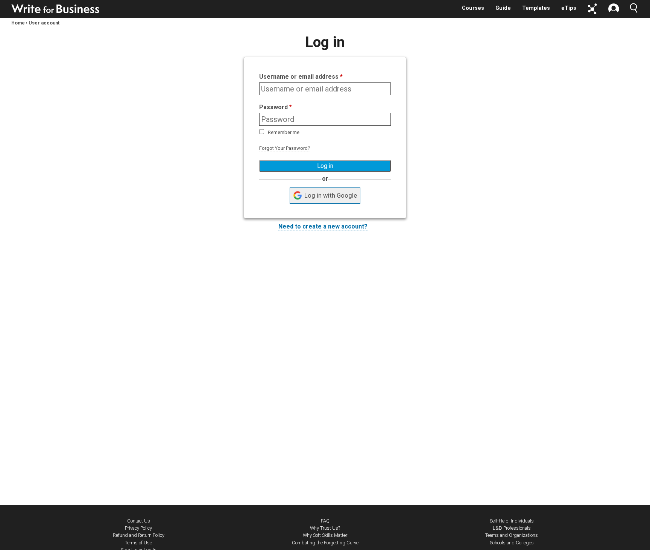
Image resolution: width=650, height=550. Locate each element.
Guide (503, 8)
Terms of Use (138, 542)
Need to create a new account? (323, 226)
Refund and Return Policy (138, 535)
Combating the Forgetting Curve (325, 542)
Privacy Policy (138, 528)
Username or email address (301, 76)
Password (275, 107)
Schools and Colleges (512, 542)
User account (44, 23)
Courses (473, 8)
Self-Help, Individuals (512, 521)
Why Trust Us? (325, 528)
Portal (592, 8)
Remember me (283, 132)
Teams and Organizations (511, 535)
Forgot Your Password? (284, 148)
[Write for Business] (55, 9)
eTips (568, 8)
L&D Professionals (512, 528)
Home (18, 23)
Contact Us (138, 521)
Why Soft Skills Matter (325, 535)
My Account (613, 8)
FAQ (325, 521)
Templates (536, 8)
